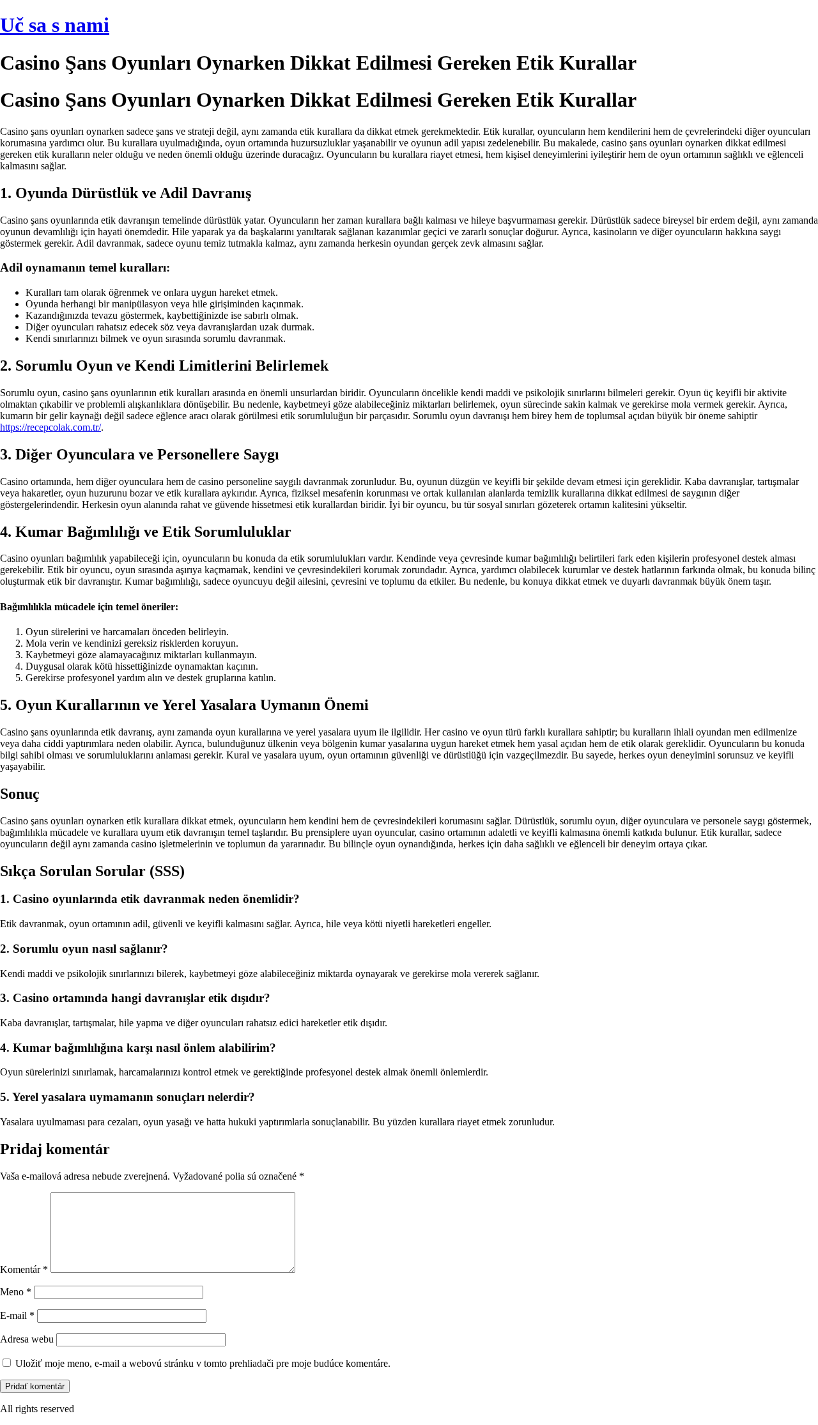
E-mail (17, 1315)
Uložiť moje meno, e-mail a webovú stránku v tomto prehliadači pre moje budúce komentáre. (202, 1363)
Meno (15, 1291)
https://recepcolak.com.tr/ (50, 427)
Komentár (24, 1269)
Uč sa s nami (54, 24)
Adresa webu (27, 1339)
